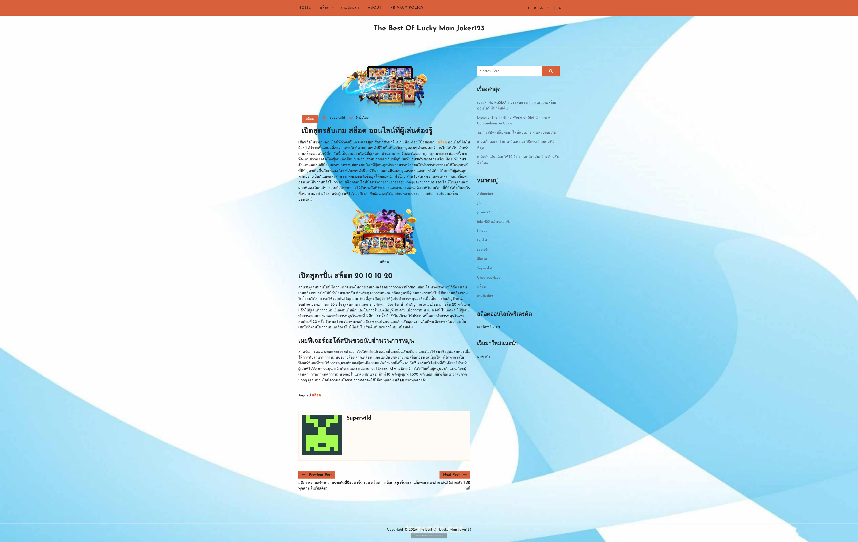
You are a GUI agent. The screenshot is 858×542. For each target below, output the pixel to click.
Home (304, 8)
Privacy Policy (407, 8)
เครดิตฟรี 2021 (488, 327)
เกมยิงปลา (350, 8)
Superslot (484, 268)
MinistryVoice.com (434, 536)
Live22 (482, 231)
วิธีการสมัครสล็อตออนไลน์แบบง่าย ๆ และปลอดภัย (516, 132)
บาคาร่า (483, 357)
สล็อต (325, 8)
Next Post (451, 475)
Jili (479, 203)
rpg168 (482, 250)
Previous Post (320, 475)
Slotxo (482, 259)
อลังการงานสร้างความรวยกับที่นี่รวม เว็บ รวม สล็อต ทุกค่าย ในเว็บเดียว (339, 486)
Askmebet (485, 194)
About (375, 8)
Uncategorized (488, 277)
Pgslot (482, 240)
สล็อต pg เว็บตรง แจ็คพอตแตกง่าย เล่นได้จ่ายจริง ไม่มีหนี (427, 486)
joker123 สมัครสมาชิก (494, 222)
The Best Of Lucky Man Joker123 (429, 28)
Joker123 (483, 212)
